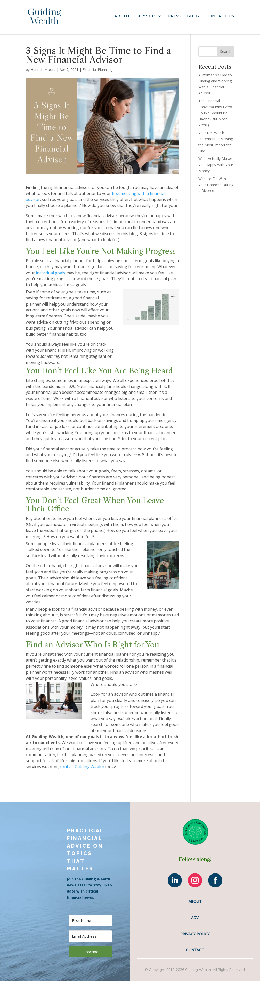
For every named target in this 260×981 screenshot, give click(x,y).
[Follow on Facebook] (215, 880)
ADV (195, 917)
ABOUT (195, 901)
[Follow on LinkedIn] (175, 880)
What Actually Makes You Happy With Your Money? (215, 164)
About (122, 16)
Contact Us (219, 16)
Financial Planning (97, 69)
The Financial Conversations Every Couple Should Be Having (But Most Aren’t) (215, 112)
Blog (193, 16)
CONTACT (195, 950)
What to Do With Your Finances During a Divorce (215, 184)
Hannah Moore (43, 69)
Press (174, 16)
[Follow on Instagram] (195, 880)
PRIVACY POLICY (195, 934)
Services (147, 16)
